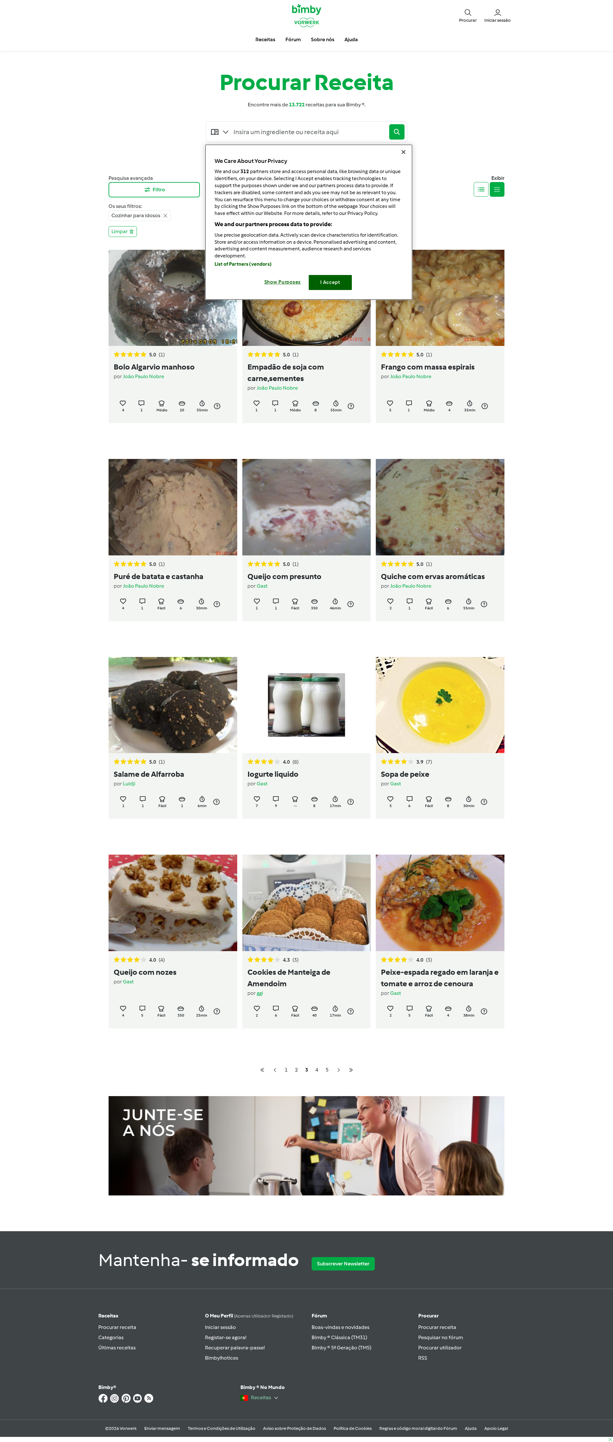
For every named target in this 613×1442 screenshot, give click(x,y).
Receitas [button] (265, 39)
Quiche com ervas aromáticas (433, 576)
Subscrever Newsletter (343, 1264)
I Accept (330, 282)
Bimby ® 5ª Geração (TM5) (341, 1348)
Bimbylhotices (221, 1358)
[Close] (404, 152)
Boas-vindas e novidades (340, 1327)
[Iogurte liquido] (306, 705)
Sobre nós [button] (322, 39)
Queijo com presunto (284, 576)
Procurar (428, 1316)
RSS (422, 1358)
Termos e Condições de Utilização (221, 1428)
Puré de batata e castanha (158, 576)
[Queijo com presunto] (306, 507)
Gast (262, 586)
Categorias (111, 1337)
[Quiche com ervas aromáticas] (440, 507)
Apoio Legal (496, 1428)
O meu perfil (249, 1316)
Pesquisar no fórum (440, 1337)
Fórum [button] (293, 39)
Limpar (119, 231)
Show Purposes (282, 282)
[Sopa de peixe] (440, 705)
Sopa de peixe (405, 774)
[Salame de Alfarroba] (173, 705)
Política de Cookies (353, 1428)
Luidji (129, 784)
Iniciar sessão (220, 1327)
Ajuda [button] (351, 39)
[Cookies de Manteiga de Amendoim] (306, 903)
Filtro (159, 190)
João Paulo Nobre (143, 376)
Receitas (108, 1316)
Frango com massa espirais (428, 366)
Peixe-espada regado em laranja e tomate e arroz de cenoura (440, 977)
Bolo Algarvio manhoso (154, 366)
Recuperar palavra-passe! (235, 1348)
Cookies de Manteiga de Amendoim (288, 977)
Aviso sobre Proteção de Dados (294, 1428)
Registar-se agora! (225, 1337)
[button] (468, 15)
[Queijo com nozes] (173, 903)
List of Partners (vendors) (243, 264)
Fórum (319, 1316)
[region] (308, 222)
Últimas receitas (117, 1348)
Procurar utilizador (440, 1348)
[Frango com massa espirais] (440, 298)
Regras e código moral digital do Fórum (418, 1428)
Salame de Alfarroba (149, 774)
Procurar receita (117, 1327)
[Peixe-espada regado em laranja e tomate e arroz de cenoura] (440, 903)
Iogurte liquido (273, 774)
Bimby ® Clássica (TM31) (339, 1337)
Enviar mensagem (162, 1428)
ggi (260, 993)
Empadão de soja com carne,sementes (285, 372)
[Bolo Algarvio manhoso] (173, 298)
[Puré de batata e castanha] (173, 507)
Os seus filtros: (125, 206)
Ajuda (471, 1428)
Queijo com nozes (145, 972)
